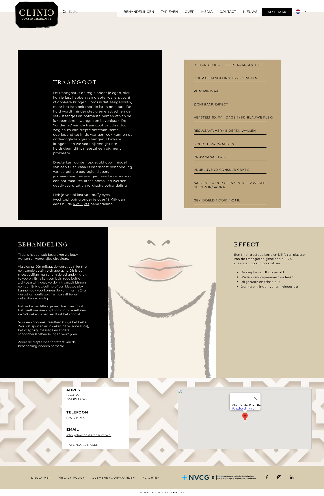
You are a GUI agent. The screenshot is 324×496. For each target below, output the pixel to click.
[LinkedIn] (291, 477)
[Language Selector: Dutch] (300, 12)
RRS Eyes (81, 204)
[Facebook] (267, 477)
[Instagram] (279, 477)
